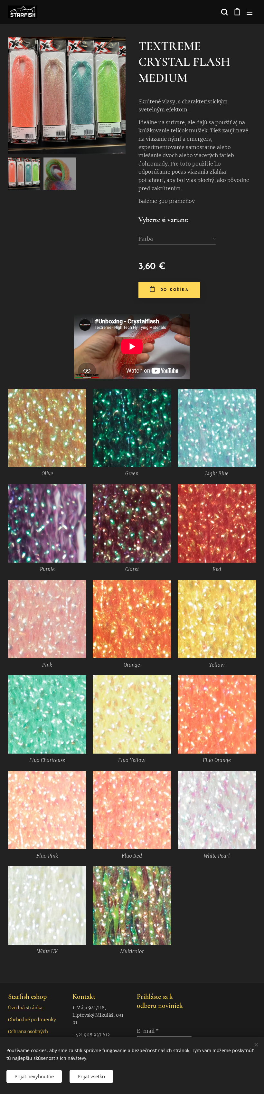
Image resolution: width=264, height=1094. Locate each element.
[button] (223, 12)
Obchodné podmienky (32, 1020)
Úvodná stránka (25, 1008)
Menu (249, 11)
